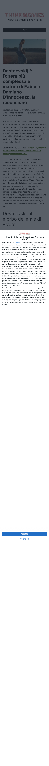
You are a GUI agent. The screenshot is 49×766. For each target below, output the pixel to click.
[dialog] (24, 498)
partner (18, 242)
